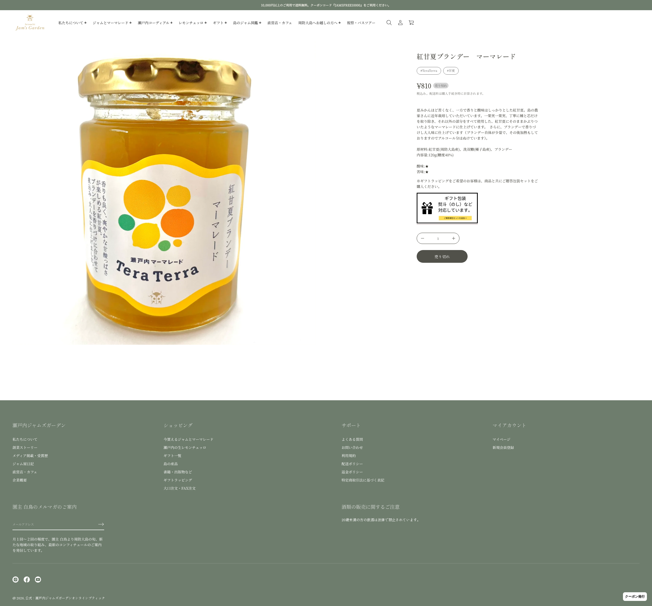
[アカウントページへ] (400, 22)
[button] (411, 22)
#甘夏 (451, 70)
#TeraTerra (428, 70)
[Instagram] (15, 579)
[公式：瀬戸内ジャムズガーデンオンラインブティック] (30, 22)
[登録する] (101, 524)
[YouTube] (38, 579)
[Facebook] (26, 579)
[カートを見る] (411, 22)
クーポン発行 (635, 596)
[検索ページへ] (389, 22)
